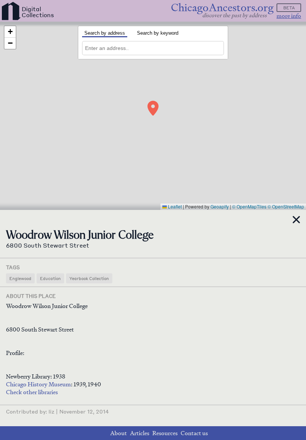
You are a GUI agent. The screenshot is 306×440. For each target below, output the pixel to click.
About (118, 433)
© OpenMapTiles (249, 206)
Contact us (194, 433)
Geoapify (219, 206)
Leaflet (174, 206)
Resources (165, 433)
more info (289, 16)
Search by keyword (157, 33)
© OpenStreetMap (286, 206)
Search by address (104, 33)
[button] (153, 108)
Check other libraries (32, 392)
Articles (139, 433)
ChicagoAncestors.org (222, 8)
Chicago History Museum (38, 384)
